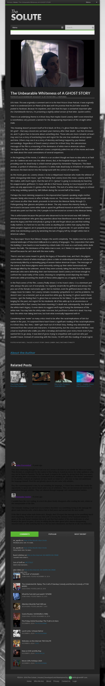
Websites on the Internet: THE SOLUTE (36, 641)
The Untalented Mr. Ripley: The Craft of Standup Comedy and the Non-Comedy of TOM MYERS (55, 585)
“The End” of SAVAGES (30, 574)
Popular (52, 534)
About (48, 681)
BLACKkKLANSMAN (41, 384)
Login (75, 681)
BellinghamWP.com (79, 677)
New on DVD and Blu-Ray (31, 651)
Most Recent (80, 534)
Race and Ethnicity (67, 342)
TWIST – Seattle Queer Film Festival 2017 (85, 385)
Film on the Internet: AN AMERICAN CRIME (43, 555)
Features (52, 97)
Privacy (56, 681)
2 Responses (61, 97)
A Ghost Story (38, 342)
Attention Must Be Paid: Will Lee (34, 604)
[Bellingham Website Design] (70, 677)
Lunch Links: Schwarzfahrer (32, 631)
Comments (25, 534)
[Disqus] (52, 426)
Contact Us (66, 681)
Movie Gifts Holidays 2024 (32, 661)
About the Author (22, 353)
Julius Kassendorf (25, 97)
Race (58, 342)
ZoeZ (37, 643)
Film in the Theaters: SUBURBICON (62, 385)
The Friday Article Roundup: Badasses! (18, 386)
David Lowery (50, 342)
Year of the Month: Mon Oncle (35, 540)
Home (15, 2)
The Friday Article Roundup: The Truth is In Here (40, 621)
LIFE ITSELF (29, 562)
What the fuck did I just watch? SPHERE (37, 594)
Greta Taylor (39, 653)
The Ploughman (41, 623)
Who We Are (39, 681)
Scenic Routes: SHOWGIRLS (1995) (35, 614)
